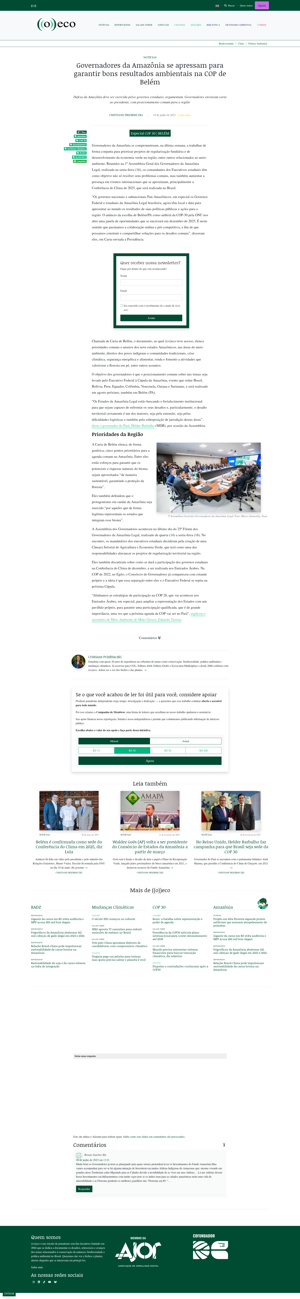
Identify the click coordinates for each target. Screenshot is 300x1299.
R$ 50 (167, 750)
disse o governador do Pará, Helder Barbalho (123, 425)
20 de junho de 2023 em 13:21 (93, 1160)
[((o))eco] (57, 25)
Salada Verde (144, 24)
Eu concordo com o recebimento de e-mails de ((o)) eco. (152, 308)
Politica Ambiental (257, 43)
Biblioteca (213, 24)
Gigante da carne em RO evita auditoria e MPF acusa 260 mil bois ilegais (57, 920)
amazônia (81, 136)
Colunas (179, 24)
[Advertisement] (241, 484)
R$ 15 (96, 750)
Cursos (261, 24)
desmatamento (79, 144)
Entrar (9, 1293)
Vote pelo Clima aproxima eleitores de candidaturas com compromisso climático (119, 944)
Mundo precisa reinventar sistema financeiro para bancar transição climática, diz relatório (175, 952)
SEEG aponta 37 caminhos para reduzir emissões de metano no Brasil (117, 930)
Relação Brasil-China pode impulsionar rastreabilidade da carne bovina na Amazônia (56, 949)
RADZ (83, 152)
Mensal (114, 741)
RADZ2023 (81, 157)
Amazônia (81, 161)
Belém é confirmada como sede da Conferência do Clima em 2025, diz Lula (69, 847)
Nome (123, 275)
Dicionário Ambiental (239, 24)
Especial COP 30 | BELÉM (150, 133)
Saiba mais (37, 1267)
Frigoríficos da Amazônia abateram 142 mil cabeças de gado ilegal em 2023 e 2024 (57, 934)
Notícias (104, 24)
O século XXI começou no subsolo (113, 919)
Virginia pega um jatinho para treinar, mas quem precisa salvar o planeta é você (119, 958)
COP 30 (82, 140)
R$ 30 (132, 750)
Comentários (148, 637)
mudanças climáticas (76, 148)
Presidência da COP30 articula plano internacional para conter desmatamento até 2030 (180, 935)
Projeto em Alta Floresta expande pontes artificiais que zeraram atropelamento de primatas (240, 922)
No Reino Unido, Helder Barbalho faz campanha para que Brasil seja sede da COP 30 (231, 847)
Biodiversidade (226, 43)
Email (123, 290)
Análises (195, 24)
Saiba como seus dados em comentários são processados (154, 1136)
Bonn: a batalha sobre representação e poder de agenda (177, 920)
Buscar (231, 5)
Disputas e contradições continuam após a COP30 (180, 968)
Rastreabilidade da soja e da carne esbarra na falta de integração (58, 964)
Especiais (163, 24)
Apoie (262, 5)
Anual (185, 741)
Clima (241, 43)
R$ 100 (203, 750)
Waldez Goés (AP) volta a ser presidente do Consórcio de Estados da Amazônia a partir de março (150, 847)
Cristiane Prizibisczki (126, 115)
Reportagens (122, 24)
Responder (84, 1189)
